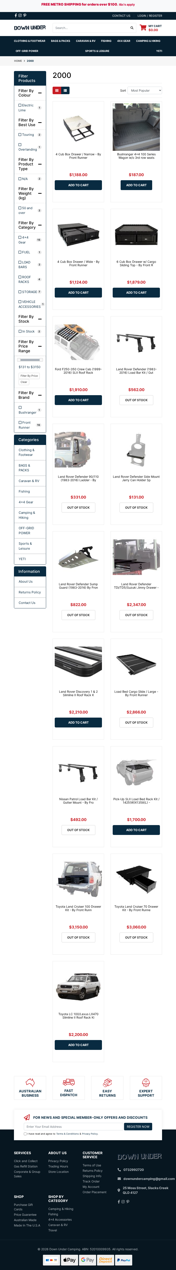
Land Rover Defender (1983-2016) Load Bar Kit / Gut (136, 371)
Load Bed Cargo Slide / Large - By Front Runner (136, 693)
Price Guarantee (25, 1214)
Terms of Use (92, 1165)
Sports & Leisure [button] (97, 51)
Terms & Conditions (67, 1133)
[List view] (65, 90)
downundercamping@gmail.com (149, 1179)
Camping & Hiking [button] (148, 40)
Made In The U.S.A (27, 1225)
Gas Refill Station (26, 1166)
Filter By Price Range (26, 346)
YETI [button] (159, 51)
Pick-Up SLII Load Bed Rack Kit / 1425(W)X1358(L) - (136, 800)
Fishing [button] (106, 40)
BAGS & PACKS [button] (60, 40)
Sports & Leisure (25, 545)
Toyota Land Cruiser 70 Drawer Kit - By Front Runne (136, 908)
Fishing (24, 491)
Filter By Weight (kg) (26, 193)
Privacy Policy (90, 1133)
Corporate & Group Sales (27, 1174)
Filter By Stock (26, 319)
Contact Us (27, 603)
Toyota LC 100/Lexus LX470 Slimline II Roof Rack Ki (78, 1015)
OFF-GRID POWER (26, 530)
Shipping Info (92, 1176)
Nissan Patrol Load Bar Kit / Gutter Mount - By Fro (78, 800)
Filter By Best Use (26, 122)
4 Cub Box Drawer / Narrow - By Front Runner (78, 156)
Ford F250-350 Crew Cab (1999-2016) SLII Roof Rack (78, 371)
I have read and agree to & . (62, 1133)
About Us (26, 581)
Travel (52, 1230)
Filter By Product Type (26, 164)
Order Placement (94, 1192)
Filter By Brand (26, 395)
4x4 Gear (26, 502)
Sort (123, 90)
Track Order (91, 1181)
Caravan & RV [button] (86, 40)
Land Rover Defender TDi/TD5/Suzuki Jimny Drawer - (136, 586)
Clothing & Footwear (27, 452)
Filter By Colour (26, 93)
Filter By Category (27, 225)
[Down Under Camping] (30, 27)
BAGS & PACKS (24, 467)
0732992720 (133, 1170)
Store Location (58, 1171)
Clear (24, 382)
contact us (121, 15)
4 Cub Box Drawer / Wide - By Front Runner (78, 263)
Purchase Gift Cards (23, 1207)
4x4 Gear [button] (123, 40)
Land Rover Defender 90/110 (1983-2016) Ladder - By (78, 478)
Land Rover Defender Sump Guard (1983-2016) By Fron (78, 586)
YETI (22, 559)
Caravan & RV (29, 481)
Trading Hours (58, 1166)
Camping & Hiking (27, 515)
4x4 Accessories (60, 1219)
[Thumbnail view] (57, 90)
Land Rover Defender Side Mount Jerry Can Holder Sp (136, 478)
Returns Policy (30, 592)
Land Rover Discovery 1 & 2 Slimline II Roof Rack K (78, 693)
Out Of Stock (136, 400)
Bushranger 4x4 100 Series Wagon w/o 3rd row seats (136, 156)
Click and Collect (26, 1161)
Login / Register (150, 15)
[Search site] (132, 28)
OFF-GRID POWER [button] (27, 51)
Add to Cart (78, 185)
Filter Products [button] (26, 78)
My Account (91, 1186)
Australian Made (25, 1220)
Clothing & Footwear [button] (29, 40)
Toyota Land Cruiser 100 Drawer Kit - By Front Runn (78, 908)
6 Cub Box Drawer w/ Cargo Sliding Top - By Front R (136, 263)
